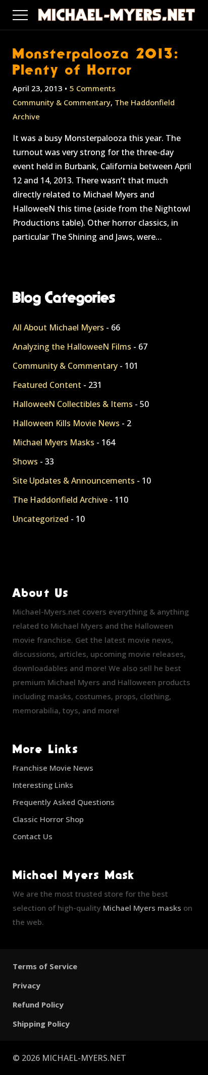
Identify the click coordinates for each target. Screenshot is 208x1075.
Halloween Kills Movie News (66, 423)
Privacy (26, 985)
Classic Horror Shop (48, 819)
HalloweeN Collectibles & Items (73, 404)
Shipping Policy (41, 1024)
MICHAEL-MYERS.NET (84, 1057)
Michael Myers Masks (53, 442)
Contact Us (33, 836)
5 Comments (93, 88)
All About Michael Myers (58, 327)
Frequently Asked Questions (64, 802)
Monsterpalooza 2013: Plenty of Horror (96, 61)
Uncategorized (41, 518)
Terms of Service (45, 966)
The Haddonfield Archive (60, 499)
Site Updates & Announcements (74, 480)
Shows (25, 461)
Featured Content (47, 384)
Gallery (32, 13)
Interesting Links (43, 785)
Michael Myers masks (142, 908)
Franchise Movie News (53, 768)
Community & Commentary (62, 102)
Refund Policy (38, 1004)
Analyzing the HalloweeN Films (72, 346)
